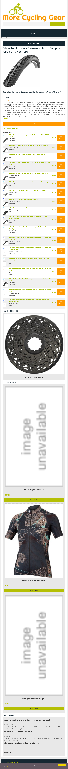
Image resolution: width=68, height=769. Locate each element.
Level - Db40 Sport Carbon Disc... (34, 490)
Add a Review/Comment (10, 128)
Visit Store (34, 124)
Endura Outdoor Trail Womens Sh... (34, 581)
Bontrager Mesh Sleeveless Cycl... (34, 699)
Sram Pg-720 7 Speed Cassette (34, 377)
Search (58, 24)
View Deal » (34, 500)
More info (9, 767)
